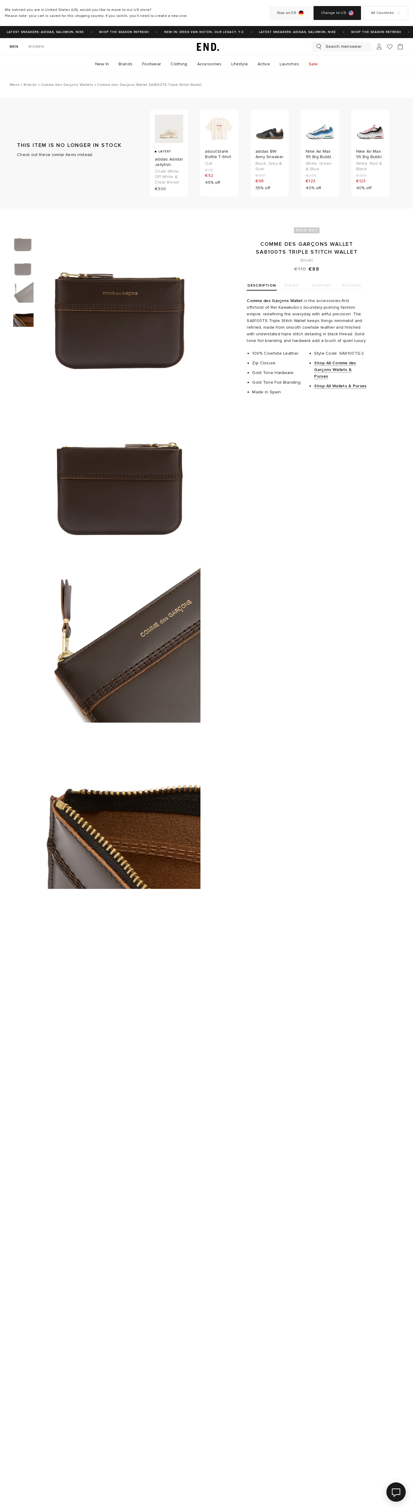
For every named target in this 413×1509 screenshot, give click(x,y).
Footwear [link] (151, 64)
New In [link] (102, 64)
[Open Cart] (400, 47)
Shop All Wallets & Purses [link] (340, 386)
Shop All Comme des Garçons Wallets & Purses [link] (335, 369)
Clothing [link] (179, 64)
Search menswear (344, 46)
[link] (206, 46)
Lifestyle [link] (239, 64)
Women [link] (36, 46)
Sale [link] (313, 64)
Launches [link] (289, 64)
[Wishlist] (389, 46)
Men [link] (14, 46)
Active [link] (264, 64)
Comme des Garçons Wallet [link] (275, 300)
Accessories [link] (209, 64)
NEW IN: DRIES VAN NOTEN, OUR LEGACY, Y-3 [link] (199, 32)
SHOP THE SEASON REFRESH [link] (119, 32)
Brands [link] (125, 64)
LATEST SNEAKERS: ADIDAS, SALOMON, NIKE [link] (40, 32)
